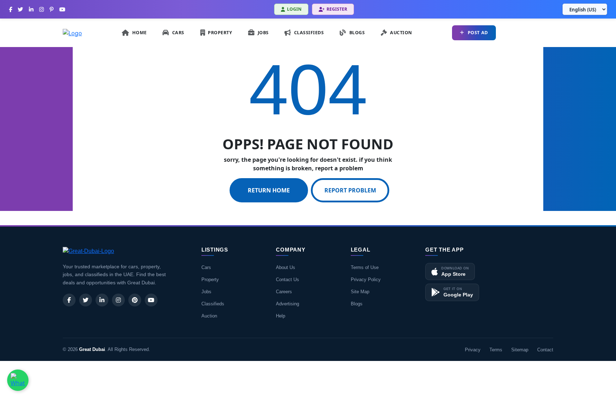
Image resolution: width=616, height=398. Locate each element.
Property (210, 279)
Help (280, 316)
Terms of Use (365, 267)
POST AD (478, 33)
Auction (209, 316)
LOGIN (294, 9)
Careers (284, 291)
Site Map (360, 291)
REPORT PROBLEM (350, 190)
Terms (495, 349)
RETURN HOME (269, 190)
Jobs (206, 291)
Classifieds (212, 303)
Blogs (357, 303)
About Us (285, 267)
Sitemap (519, 349)
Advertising (287, 303)
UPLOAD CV (531, 33)
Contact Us (287, 279)
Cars (206, 267)
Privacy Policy (366, 279)
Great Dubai (92, 349)
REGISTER (337, 9)
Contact (545, 349)
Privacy (473, 349)
